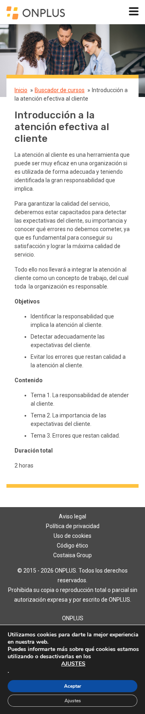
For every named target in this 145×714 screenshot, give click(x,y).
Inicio (20, 90)
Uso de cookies (72, 536)
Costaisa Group (72, 555)
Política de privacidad (72, 526)
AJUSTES (73, 664)
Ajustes (72, 700)
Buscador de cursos (60, 90)
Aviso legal (72, 516)
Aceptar (72, 686)
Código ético (72, 545)
